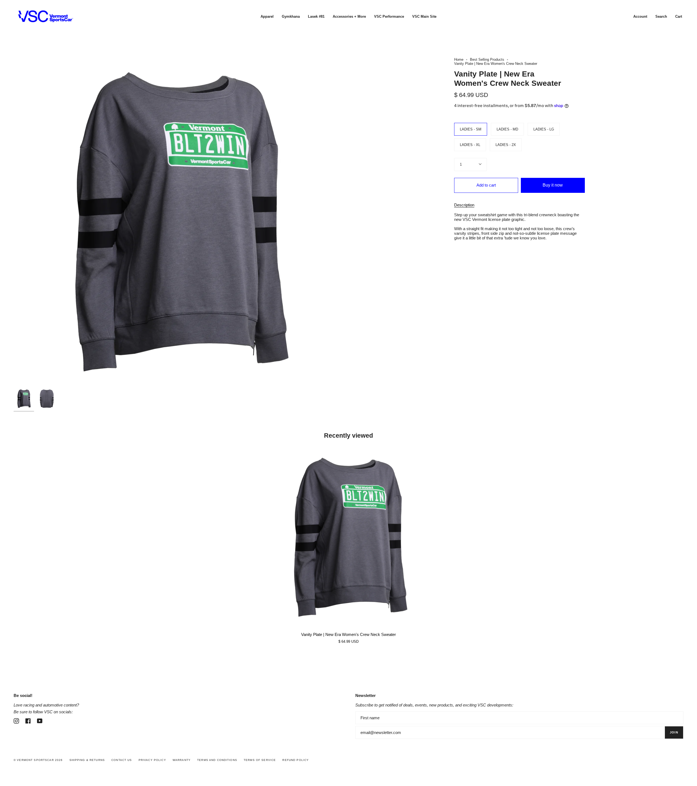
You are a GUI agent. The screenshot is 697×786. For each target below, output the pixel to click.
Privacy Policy (152, 759)
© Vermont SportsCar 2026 (38, 759)
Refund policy (295, 759)
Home (458, 59)
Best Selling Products (487, 59)
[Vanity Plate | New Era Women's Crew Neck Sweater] (348, 537)
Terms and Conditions (217, 759)
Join (674, 732)
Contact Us (121, 759)
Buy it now (553, 185)
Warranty (182, 759)
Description (464, 205)
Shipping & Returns (87, 759)
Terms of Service (260, 759)
